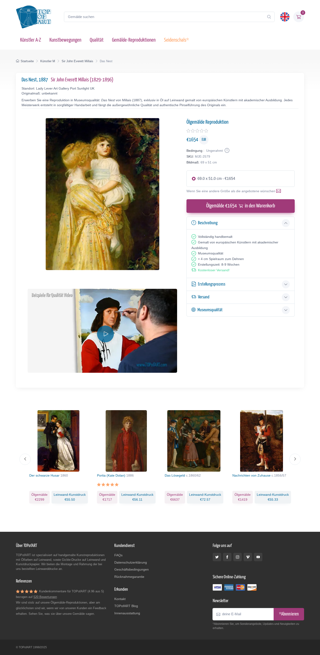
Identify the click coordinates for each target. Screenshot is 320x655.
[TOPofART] (33, 17)
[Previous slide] (25, 459)
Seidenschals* (176, 40)
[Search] (269, 17)
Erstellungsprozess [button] (211, 284)
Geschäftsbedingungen (131, 569)
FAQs (118, 555)
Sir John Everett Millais (77, 61)
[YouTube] (258, 557)
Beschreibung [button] (208, 223)
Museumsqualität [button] (210, 310)
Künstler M (47, 61)
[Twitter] (217, 557)
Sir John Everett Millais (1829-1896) (82, 80)
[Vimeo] (248, 557)
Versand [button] (203, 297)
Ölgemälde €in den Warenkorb (240, 206)
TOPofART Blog (126, 606)
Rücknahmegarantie (129, 577)
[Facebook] (227, 557)
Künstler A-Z (30, 40)
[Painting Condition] (226, 150)
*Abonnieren (289, 614)
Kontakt (120, 599)
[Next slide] (295, 459)
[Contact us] (279, 191)
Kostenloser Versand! (214, 270)
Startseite (27, 61)
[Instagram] (237, 557)
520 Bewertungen (45, 597)
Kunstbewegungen (65, 40)
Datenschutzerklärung (130, 562)
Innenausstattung (127, 613)
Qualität (97, 40)
